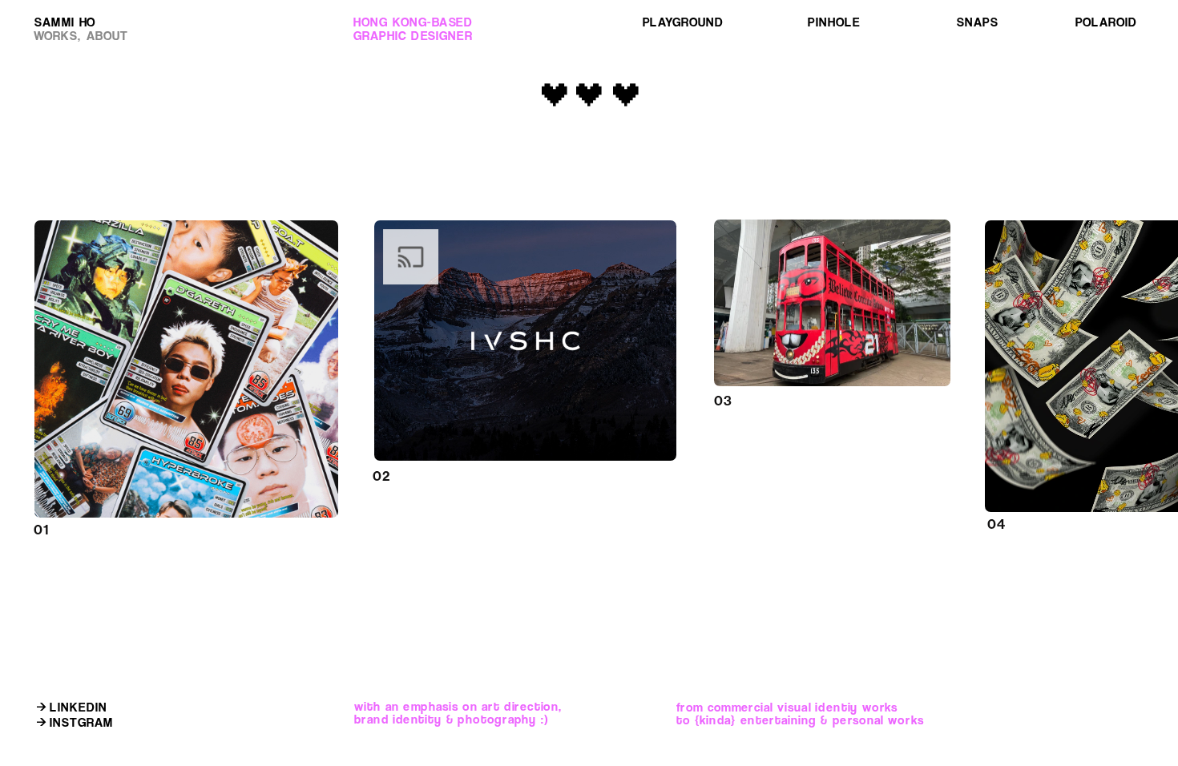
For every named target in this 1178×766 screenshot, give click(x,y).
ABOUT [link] (107, 36)
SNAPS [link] (977, 22)
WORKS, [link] (57, 36)
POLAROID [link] (1104, 22)
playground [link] (683, 22)
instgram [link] (82, 723)
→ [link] (41, 724)
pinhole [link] (834, 22)
